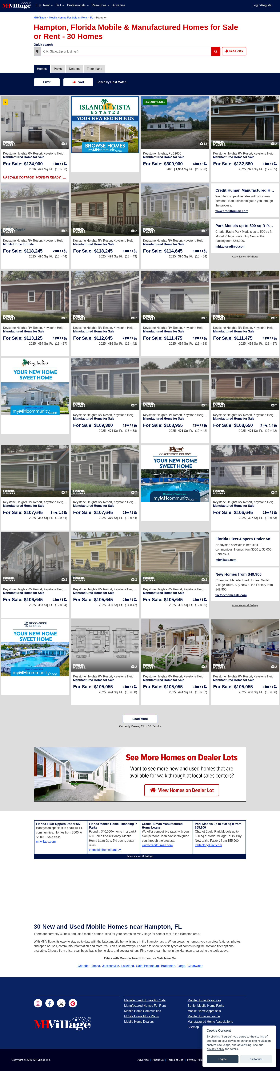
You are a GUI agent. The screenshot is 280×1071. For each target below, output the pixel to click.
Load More (140, 718)
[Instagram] (38, 1003)
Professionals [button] (76, 5)
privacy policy (215, 1048)
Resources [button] (99, 5)
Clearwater (195, 965)
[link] (23, 163)
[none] (105, 124)
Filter (46, 82)
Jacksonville (110, 965)
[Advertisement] (140, 887)
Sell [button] (59, 5)
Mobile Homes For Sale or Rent (68, 17)
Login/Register (262, 5)
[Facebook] (49, 1003)
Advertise (118, 5)
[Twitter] (61, 1003)
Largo (181, 965)
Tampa (95, 965)
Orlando (83, 965)
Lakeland (127, 965)
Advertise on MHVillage (245, 256)
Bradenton (168, 965)
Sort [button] (80, 82)
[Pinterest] (73, 1003)
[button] (37, 51)
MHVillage (40, 17)
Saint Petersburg (147, 965)
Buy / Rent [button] (42, 5)
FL (91, 17)
